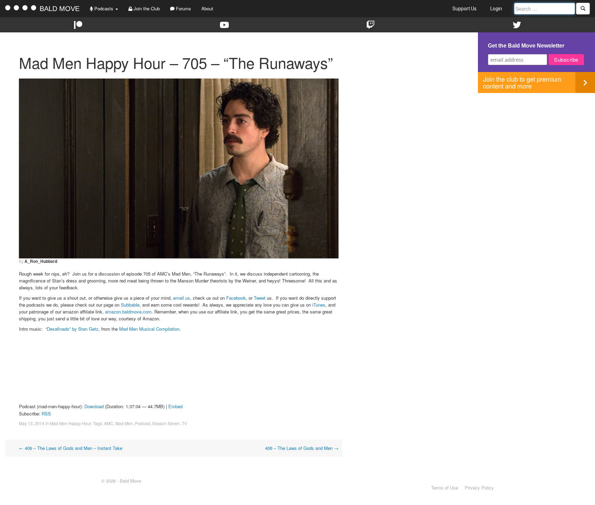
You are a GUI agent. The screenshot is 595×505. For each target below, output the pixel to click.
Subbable (130, 304)
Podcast (142, 423)
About (207, 8)
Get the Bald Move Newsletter (526, 46)
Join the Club (146, 8)
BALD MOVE (60, 8)
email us (181, 298)
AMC (108, 423)
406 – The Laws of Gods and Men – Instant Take (70, 448)
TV (184, 423)
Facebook (236, 298)
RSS (46, 413)
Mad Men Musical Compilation (149, 329)
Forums (183, 8)
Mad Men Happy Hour (70, 423)
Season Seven (166, 423)
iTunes (318, 304)
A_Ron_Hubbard (40, 261)
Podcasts (104, 8)
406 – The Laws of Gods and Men (301, 448)
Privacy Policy (479, 487)
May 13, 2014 (31, 423)
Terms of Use (444, 487)
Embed (175, 406)
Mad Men (124, 423)
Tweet (259, 298)
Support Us (464, 8)
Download (94, 406)
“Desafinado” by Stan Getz (71, 329)
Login (496, 8)
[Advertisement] (536, 141)
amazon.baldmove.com (128, 311)
